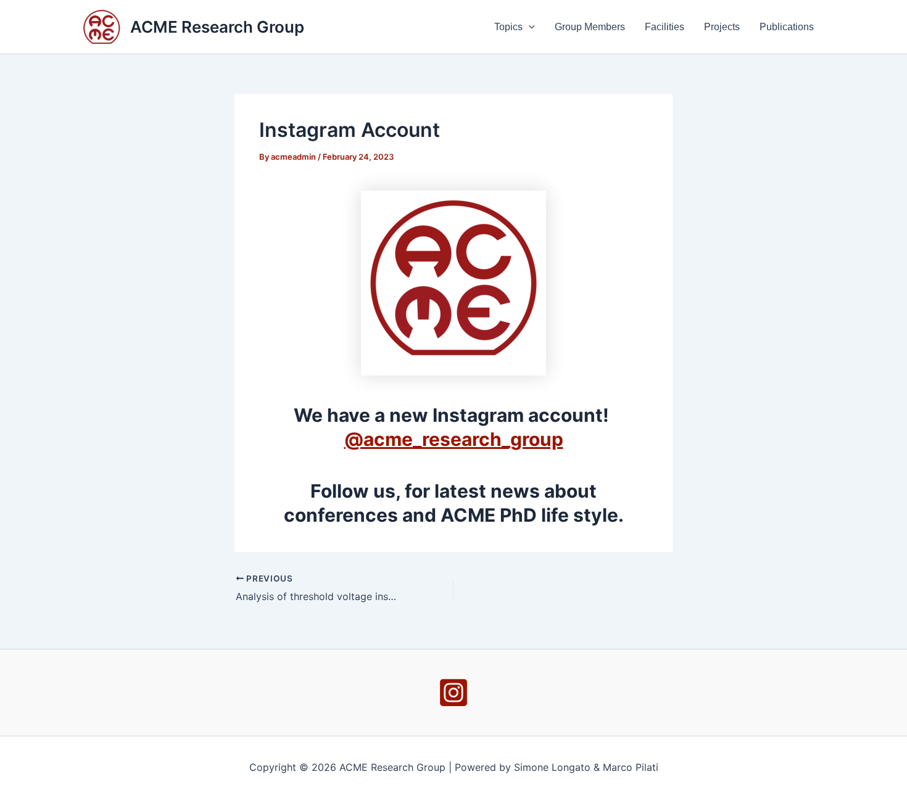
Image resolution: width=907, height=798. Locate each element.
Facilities (664, 27)
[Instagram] (453, 692)
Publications (787, 27)
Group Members (590, 27)
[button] (529, 27)
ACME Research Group (217, 26)
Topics (508, 27)
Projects (722, 27)
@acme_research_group (453, 439)
